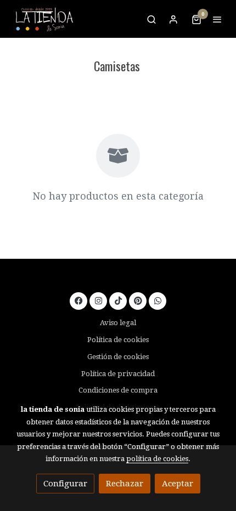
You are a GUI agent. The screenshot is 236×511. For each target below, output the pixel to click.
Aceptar (177, 484)
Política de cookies (118, 340)
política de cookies (157, 459)
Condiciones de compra (118, 390)
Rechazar (124, 484)
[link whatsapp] (158, 300)
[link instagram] (98, 300)
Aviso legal (118, 323)
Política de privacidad (118, 374)
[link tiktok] (118, 300)
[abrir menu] (217, 19)
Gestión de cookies (118, 357)
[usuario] (173, 19)
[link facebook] (78, 300)
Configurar (65, 484)
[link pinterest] (138, 300)
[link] (44, 18)
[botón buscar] (151, 19)
